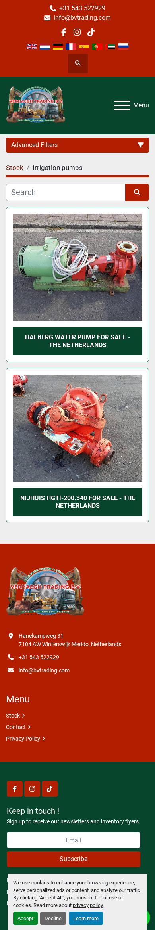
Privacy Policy (23, 738)
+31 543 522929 (82, 8)
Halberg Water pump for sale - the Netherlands (77, 340)
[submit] (137, 192)
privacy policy (88, 905)
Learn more (86, 918)
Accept (25, 918)
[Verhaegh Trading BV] (45, 592)
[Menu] (122, 105)
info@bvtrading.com (82, 17)
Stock (13, 715)
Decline (53, 918)
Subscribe (73, 859)
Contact (16, 727)
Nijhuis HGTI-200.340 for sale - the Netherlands (77, 501)
